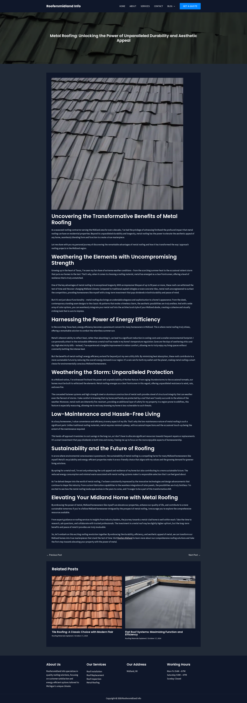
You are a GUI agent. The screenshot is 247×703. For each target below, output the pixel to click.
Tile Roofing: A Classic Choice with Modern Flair (82, 632)
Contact (158, 6)
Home (122, 6)
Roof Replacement (95, 675)
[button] (173, 6)
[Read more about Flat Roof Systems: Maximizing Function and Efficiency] (160, 601)
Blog (169, 6)
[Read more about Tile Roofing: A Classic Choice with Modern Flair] (87, 601)
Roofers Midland (125, 538)
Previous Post (54, 555)
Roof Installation (94, 671)
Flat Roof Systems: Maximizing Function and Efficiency (154, 633)
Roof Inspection (94, 679)
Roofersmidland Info (63, 6)
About (133, 6)
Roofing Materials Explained (62, 636)
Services (145, 6)
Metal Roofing (93, 682)
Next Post (194, 555)
